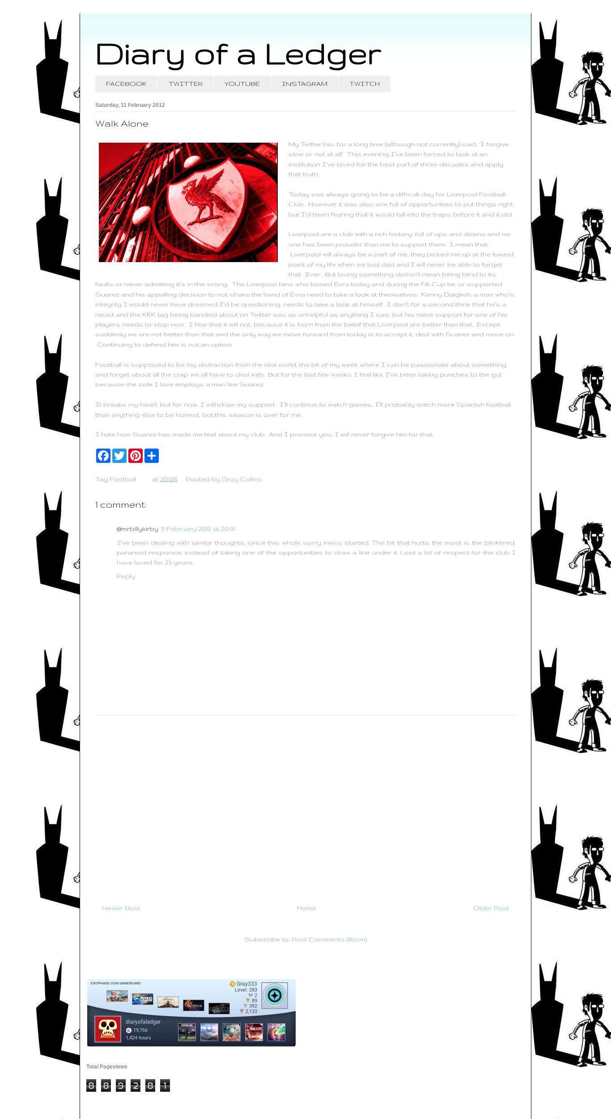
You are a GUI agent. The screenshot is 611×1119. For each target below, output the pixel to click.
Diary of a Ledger (238, 52)
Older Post (491, 907)
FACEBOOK (126, 83)
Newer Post (121, 907)
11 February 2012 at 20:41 (198, 528)
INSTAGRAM (304, 83)
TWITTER (186, 83)
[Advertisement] (305, 806)
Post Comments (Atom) (329, 939)
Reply (126, 576)
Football (123, 479)
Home (306, 907)
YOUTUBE (242, 83)
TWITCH (364, 83)
